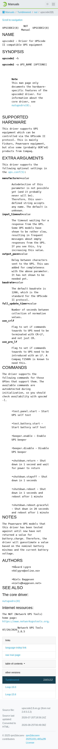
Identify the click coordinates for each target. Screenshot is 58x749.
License (30, 742)
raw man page (12, 655)
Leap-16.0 (10, 687)
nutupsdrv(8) (20, 105)
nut (35, 12)
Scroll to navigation (12, 20)
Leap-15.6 (10, 694)
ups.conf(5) (16, 172)
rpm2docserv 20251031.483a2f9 (36, 737)
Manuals (9, 12)
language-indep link (15, 647)
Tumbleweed (24, 12)
